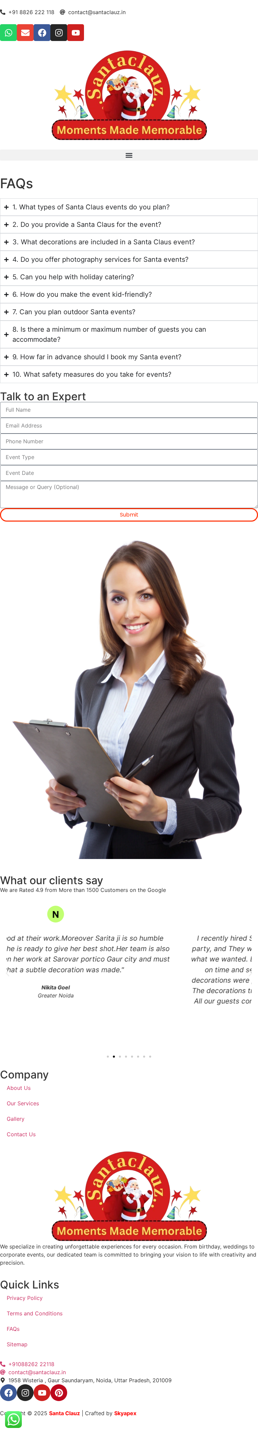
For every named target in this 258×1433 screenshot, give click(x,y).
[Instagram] (58, 32)
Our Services (23, 1103)
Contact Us (21, 1134)
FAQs (13, 1328)
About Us (19, 1087)
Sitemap (17, 1344)
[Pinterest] (58, 1392)
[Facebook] (42, 32)
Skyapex (125, 1413)
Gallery (16, 1118)
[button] (129, 155)
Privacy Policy (25, 1298)
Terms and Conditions (34, 1313)
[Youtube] (75, 32)
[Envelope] (25, 32)
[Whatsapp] (8, 32)
